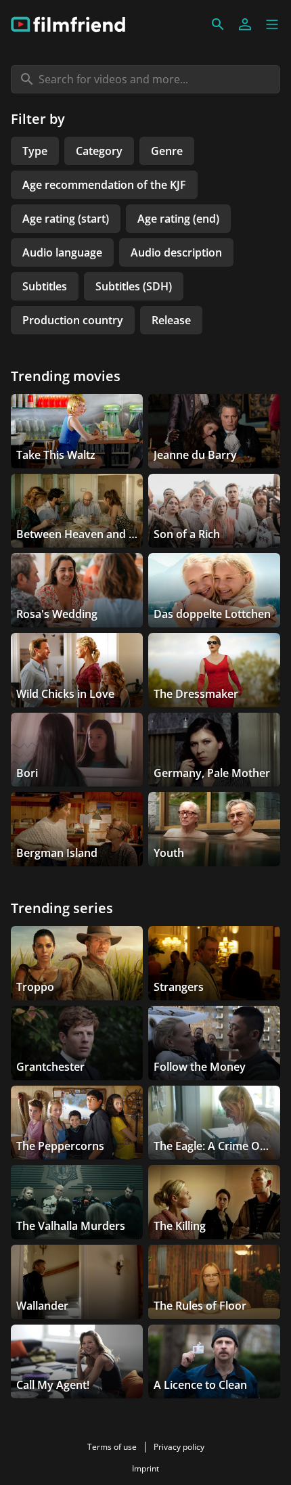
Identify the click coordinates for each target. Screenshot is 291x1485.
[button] (272, 24)
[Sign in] (245, 24)
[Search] (217, 24)
